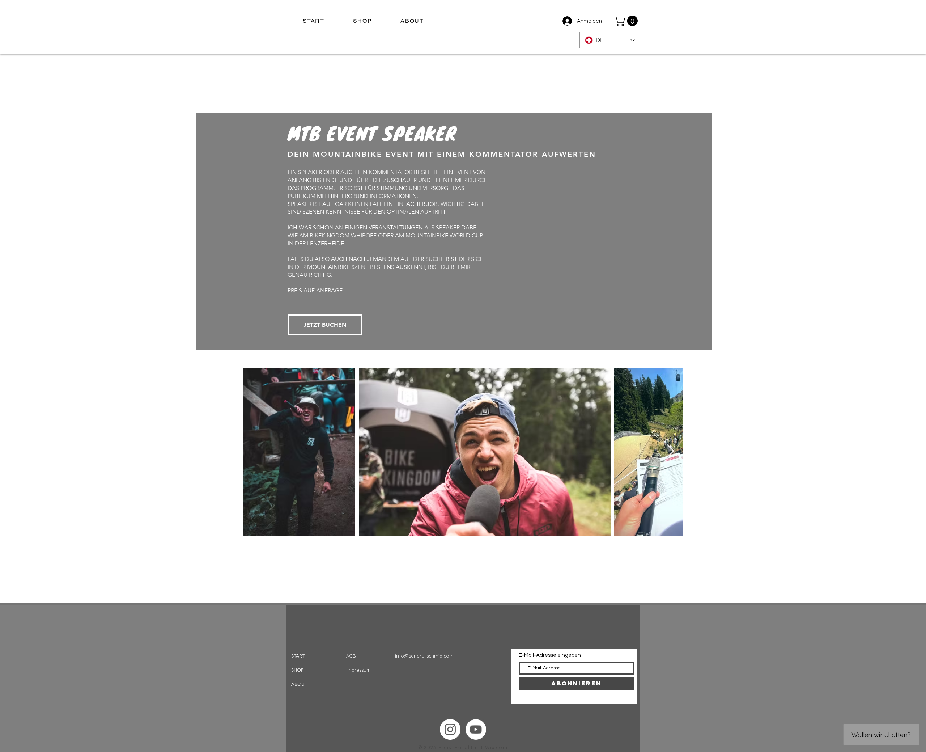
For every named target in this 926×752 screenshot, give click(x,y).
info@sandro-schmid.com (424, 656)
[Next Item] (670, 451)
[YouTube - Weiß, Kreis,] (476, 729)
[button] (627, 21)
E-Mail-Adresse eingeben (550, 655)
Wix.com (496, 747)
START (298, 656)
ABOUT (299, 684)
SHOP (297, 670)
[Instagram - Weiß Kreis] (450, 729)
